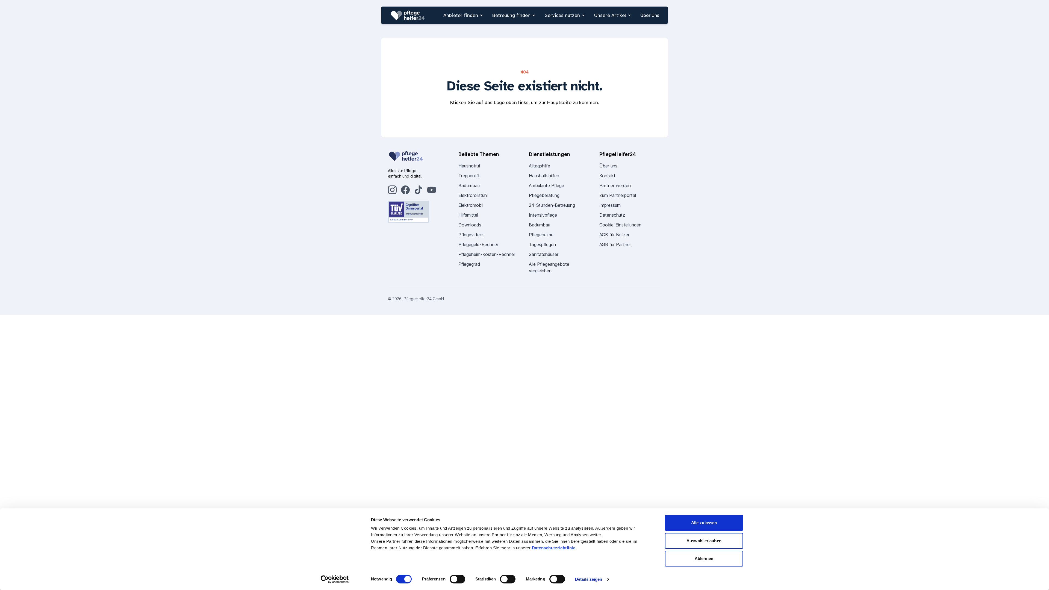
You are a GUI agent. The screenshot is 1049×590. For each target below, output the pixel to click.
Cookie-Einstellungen (620, 225)
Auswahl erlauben (703, 540)
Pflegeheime (541, 234)
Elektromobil (470, 205)
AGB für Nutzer (614, 234)
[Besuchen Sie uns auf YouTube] (431, 189)
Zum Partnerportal (617, 195)
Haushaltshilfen (544, 175)
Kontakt (607, 175)
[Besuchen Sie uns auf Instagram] (392, 189)
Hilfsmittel (468, 215)
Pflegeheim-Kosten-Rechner (486, 254)
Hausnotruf (469, 166)
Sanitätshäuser (543, 254)
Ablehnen (704, 558)
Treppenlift (469, 175)
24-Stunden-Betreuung (552, 205)
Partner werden (615, 185)
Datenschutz (612, 215)
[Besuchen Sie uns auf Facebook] (405, 189)
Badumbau (469, 185)
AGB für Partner (615, 244)
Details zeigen (588, 579)
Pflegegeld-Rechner (478, 244)
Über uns (608, 166)
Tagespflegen (542, 244)
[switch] (457, 579)
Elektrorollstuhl (473, 195)
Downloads (469, 225)
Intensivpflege (543, 215)
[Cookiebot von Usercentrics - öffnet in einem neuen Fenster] (335, 579)
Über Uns (649, 15)
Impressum (610, 205)
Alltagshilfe (539, 166)
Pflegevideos (471, 234)
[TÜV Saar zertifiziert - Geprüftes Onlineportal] (419, 212)
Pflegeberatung (544, 195)
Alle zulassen (704, 522)
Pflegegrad (469, 264)
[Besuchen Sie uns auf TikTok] (418, 189)
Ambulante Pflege (546, 185)
